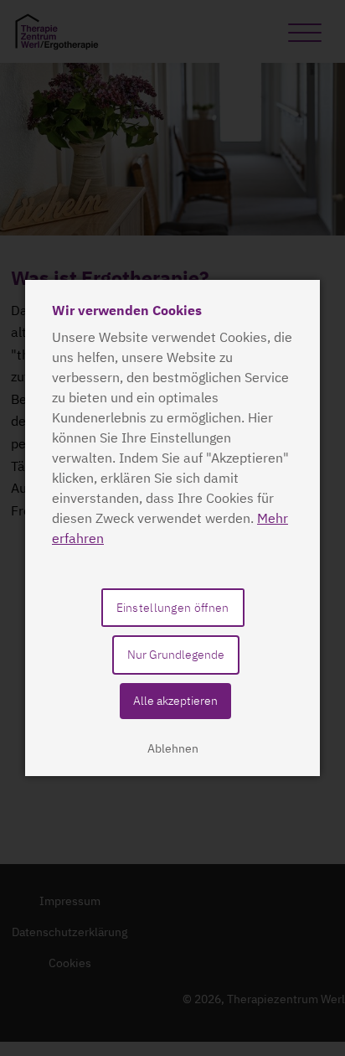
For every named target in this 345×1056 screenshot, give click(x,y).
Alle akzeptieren (175, 700)
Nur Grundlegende (175, 654)
